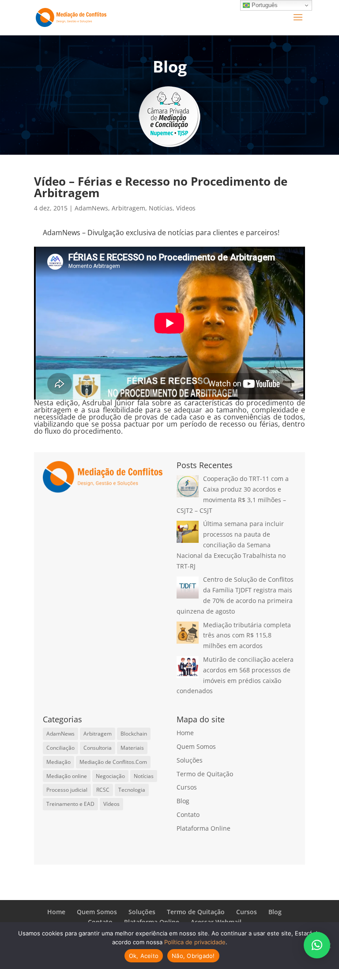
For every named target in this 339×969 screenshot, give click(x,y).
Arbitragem (128, 208)
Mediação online (66, 776)
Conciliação (60, 748)
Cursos (187, 787)
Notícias (161, 208)
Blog (183, 801)
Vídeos (186, 208)
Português (264, 5)
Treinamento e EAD (70, 804)
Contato (188, 814)
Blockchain (134, 733)
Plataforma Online (203, 828)
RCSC (102, 790)
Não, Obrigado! (193, 955)
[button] (317, 945)
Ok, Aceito (144, 955)
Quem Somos (196, 746)
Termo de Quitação (205, 774)
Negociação (110, 776)
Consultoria (97, 748)
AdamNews (91, 208)
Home (185, 733)
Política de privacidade (195, 942)
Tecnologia (131, 790)
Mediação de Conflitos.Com (113, 762)
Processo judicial (66, 790)
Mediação (58, 762)
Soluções (190, 760)
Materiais (132, 748)
